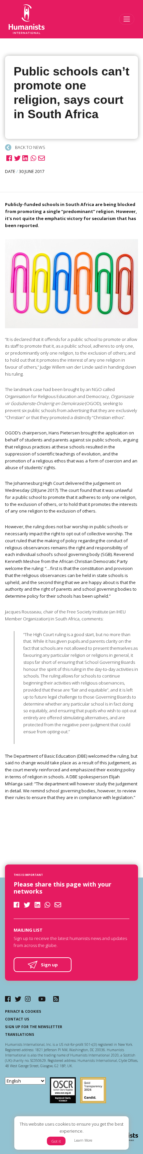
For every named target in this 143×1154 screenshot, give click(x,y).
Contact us (17, 1019)
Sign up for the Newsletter (33, 1026)
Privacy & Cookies (23, 1011)
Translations (19, 1034)
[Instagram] (28, 998)
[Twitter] (18, 998)
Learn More (83, 1140)
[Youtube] (42, 998)
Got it (56, 1141)
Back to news (29, 147)
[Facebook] (8, 998)
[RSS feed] (56, 998)
